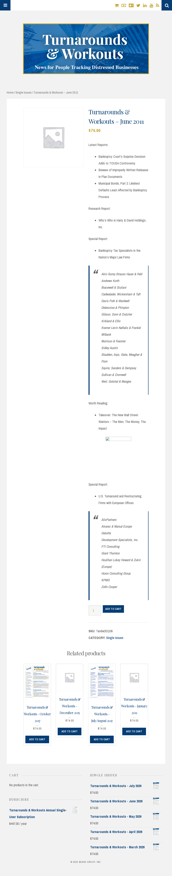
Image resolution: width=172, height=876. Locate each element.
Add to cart (113, 609)
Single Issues (24, 92)
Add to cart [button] (37, 739)
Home (10, 92)
